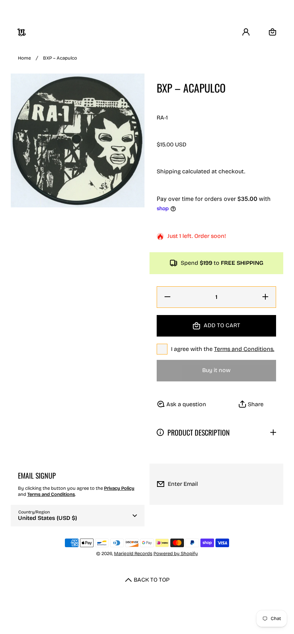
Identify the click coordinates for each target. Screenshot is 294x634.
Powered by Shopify (175, 553)
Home (24, 58)
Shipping (169, 171)
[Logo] (21, 32)
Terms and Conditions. (244, 349)
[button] (251, 404)
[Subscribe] (272, 484)
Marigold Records (133, 553)
